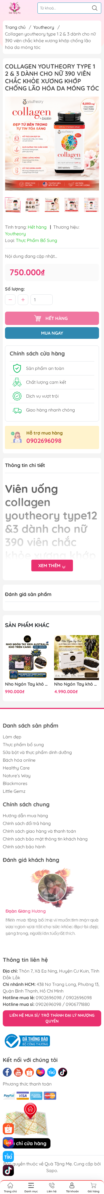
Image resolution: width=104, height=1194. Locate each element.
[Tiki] (51, 1072)
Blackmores (15, 783)
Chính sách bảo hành (24, 846)
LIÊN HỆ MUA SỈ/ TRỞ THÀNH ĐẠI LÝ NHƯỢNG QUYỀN (52, 1018)
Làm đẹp (12, 736)
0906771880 (78, 1004)
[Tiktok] (62, 1072)
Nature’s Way (17, 775)
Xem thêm (50, 565)
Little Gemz (14, 791)
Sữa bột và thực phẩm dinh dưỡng (37, 752)
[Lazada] (40, 1072)
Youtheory (43, 27)
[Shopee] (29, 1072)
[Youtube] (18, 1072)
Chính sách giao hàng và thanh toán (39, 831)
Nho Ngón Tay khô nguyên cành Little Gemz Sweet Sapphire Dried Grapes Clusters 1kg (27, 684)
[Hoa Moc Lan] (14, 8)
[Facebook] (7, 1072)
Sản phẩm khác (27, 625)
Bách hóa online (19, 760)
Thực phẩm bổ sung (23, 744)
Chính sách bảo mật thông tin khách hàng (45, 839)
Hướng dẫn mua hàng (25, 815)
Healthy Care (16, 768)
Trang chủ (15, 27)
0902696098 (44, 441)
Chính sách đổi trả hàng (27, 823)
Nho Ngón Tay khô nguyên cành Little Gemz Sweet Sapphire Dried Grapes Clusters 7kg (76, 684)
